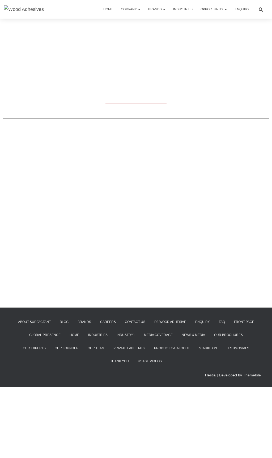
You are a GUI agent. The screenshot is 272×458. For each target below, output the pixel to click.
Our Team (96, 348)
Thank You (119, 361)
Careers (108, 322)
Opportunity (212, 9)
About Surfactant (34, 322)
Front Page (244, 322)
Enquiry (242, 9)
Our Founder (67, 348)
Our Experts (34, 348)
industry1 (126, 335)
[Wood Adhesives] (24, 9)
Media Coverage (158, 335)
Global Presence (45, 335)
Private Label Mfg (129, 348)
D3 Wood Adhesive (170, 322)
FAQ (222, 322)
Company (129, 9)
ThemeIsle (252, 375)
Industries (183, 9)
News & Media (193, 335)
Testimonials (237, 348)
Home (108, 9)
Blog (64, 322)
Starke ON (208, 348)
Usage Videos (150, 361)
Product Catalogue (172, 348)
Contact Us (135, 322)
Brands (155, 9)
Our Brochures (228, 335)
